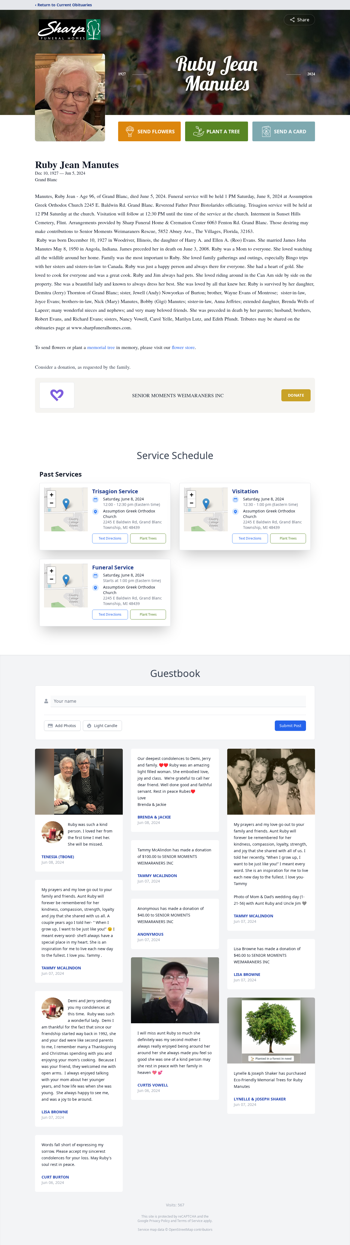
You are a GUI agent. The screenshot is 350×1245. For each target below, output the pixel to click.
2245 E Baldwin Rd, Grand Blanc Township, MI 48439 (132, 524)
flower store (183, 347)
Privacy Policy (159, 1220)
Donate (296, 395)
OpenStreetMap (181, 1229)
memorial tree (101, 347)
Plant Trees (148, 538)
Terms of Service (190, 1220)
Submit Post (290, 725)
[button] (66, 503)
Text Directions (110, 538)
